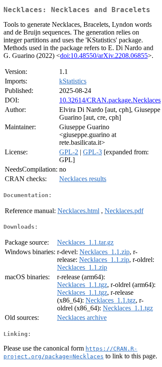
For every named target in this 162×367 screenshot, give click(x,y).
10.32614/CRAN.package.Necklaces (110, 100)
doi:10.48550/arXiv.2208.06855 (104, 55)
